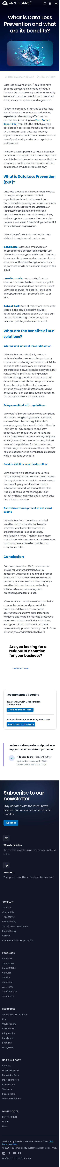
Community (8, 1084)
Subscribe (11, 822)
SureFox (6, 977)
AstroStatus (8, 996)
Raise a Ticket (9, 1093)
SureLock (6, 972)
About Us (6, 907)
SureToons (7, 1038)
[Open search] (45, 3)
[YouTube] (14, 1153)
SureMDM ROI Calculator (21, 724)
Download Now (20, 668)
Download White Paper (20, 709)
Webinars (7, 1089)
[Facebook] (19, 1153)
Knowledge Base (10, 1075)
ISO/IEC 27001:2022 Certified (16, 1158)
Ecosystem (8, 1047)
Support (6, 1065)
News (5, 1126)
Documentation (10, 1070)
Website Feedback (11, 1098)
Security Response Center (15, 926)
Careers (6, 935)
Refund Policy (9, 931)
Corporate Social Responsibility (17, 940)
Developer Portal (10, 1079)
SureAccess (8, 963)
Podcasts (7, 1042)
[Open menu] (50, 3)
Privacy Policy (9, 921)
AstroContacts (9, 991)
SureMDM (7, 958)
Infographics (8, 1033)
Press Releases (9, 1116)
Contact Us (8, 912)
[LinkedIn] (3, 1153)
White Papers (9, 1023)
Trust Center (8, 916)
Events (5, 1121)
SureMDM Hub (9, 968)
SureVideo (7, 982)
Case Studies (9, 1028)
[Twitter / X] (9, 1153)
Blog (4, 1019)
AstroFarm (7, 986)
